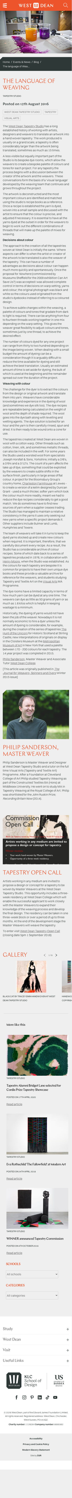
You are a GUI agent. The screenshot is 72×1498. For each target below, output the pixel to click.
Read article (14, 1104)
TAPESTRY (50, 111)
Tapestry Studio (12, 96)
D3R (39, 1455)
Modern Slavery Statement (36, 1449)
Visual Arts (50, 581)
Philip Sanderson (14, 659)
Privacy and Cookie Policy (36, 1444)
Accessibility (36, 1438)
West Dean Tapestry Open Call (40, 931)
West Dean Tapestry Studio (26, 126)
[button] (66, 5)
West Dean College (23, 663)
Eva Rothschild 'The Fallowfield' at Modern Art (36, 1164)
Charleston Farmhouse (37, 483)
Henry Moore (11, 561)
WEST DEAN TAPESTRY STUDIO (22, 111)
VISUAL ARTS (11, 118)
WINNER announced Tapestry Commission (34, 1239)
